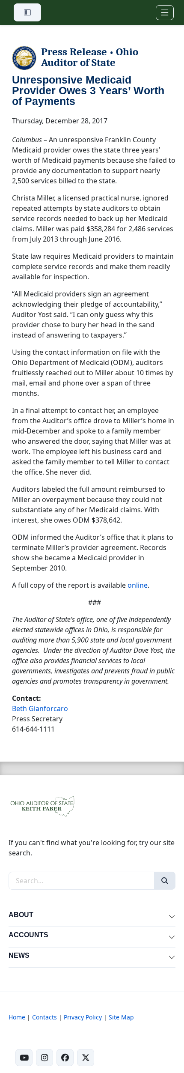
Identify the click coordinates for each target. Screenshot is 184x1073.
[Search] (164, 881)
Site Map (121, 1017)
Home (17, 1017)
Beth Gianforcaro (40, 708)
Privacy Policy (83, 1017)
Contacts (44, 1017)
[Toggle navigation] (165, 12)
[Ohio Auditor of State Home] (42, 805)
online (138, 585)
